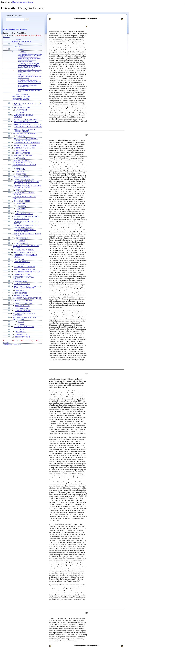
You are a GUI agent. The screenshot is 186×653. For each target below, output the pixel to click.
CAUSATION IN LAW (21, 219)
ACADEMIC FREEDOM (22, 107)
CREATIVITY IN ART (22, 306)
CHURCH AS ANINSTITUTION (24, 252)
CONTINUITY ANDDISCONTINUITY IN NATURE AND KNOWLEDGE (28, 287)
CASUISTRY (22, 206)
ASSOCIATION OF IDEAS (23, 155)
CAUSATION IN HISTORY (24, 214)
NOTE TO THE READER (21, 99)
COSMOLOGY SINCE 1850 (23, 301)
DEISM (22, 329)
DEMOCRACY (21, 332)
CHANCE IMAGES (22, 243)
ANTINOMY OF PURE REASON (25, 145)
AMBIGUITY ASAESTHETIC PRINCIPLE (27, 124)
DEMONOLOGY (21, 334)
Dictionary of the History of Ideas (15, 29)
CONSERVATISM (21, 281)
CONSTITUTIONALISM (22, 284)
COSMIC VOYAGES (21, 295)
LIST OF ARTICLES (22, 94)
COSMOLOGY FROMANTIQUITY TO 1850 (27, 298)
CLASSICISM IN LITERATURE (24, 267)
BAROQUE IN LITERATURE (24, 179)
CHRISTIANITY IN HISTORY (24, 250)
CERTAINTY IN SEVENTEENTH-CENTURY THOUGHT (25, 230)
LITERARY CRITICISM (22, 311)
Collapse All (8, 344)
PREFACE (18, 47)
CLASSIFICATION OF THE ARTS (25, 269)
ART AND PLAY (21, 150)
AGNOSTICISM (21, 110)
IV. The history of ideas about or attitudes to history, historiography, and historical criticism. (29, 76)
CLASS (21, 264)
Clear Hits (6, 37)
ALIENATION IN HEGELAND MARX (25, 119)
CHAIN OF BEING (22, 238)
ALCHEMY (20, 112)
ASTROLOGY (20, 158)
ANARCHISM (20, 136)
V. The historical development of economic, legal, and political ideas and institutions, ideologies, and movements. (29, 81)
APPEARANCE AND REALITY (24, 148)
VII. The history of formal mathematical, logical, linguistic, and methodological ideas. (30, 90)
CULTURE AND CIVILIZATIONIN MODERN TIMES (24, 318)
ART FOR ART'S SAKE (22, 153)
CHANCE (22, 241)
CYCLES (21, 322)
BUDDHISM (21, 203)
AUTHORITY (20, 169)
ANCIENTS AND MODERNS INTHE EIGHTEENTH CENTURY (26, 139)
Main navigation (27, 2)
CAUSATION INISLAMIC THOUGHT (26, 216)
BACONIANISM (21, 174)
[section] (20, 44)
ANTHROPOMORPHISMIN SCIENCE (27, 143)
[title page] (18, 39)
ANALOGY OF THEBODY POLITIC (25, 134)
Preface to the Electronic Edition (21, 41)
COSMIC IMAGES (21, 293)
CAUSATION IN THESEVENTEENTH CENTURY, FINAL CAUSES (26, 226)
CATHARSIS (21, 209)
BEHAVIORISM (21, 190)
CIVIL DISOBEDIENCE (22, 262)
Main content (17, 2)
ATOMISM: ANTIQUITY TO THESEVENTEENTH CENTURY (23, 161)
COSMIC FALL (21, 290)
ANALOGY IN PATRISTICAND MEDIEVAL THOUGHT (24, 130)
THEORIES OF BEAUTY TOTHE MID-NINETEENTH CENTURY (26, 182)
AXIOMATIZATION (22, 171)
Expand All (16, 344)
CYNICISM (21, 324)
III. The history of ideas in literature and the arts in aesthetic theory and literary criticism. (30, 71)
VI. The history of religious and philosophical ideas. (27, 85)
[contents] (21, 49)
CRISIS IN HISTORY (22, 308)
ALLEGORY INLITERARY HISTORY (26, 122)
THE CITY (20, 259)
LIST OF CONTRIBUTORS (21, 96)
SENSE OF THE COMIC (23, 274)
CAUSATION (21, 211)
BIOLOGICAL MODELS (22, 201)
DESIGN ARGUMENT (22, 337)
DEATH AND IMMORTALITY (24, 327)
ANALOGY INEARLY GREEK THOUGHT (28, 127)
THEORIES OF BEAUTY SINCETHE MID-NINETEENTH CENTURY (28, 186)
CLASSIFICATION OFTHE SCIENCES (27, 272)
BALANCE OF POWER (22, 177)
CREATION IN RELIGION (23, 303)
